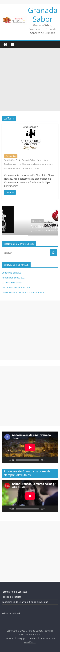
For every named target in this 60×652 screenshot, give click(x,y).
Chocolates (27, 164)
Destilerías (19, 221)
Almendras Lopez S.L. (13, 277)
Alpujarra (44, 160)
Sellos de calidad (11, 613)
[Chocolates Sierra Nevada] (30, 125)
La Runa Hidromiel (12, 282)
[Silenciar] (49, 460)
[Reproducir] (6, 460)
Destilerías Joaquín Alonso (33, 226)
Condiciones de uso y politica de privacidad (25, 601)
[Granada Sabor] (5, 44)
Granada (8, 168)
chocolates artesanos (42, 164)
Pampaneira (27, 168)
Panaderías (11, 156)
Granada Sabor (43, 14)
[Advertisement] (30, 79)
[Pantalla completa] (54, 460)
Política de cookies (11, 596)
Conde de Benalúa (11, 272)
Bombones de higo (12, 164)
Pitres (36, 168)
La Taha (16, 168)
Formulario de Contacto (14, 591)
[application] (30, 447)
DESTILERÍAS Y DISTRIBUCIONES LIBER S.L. (24, 292)
